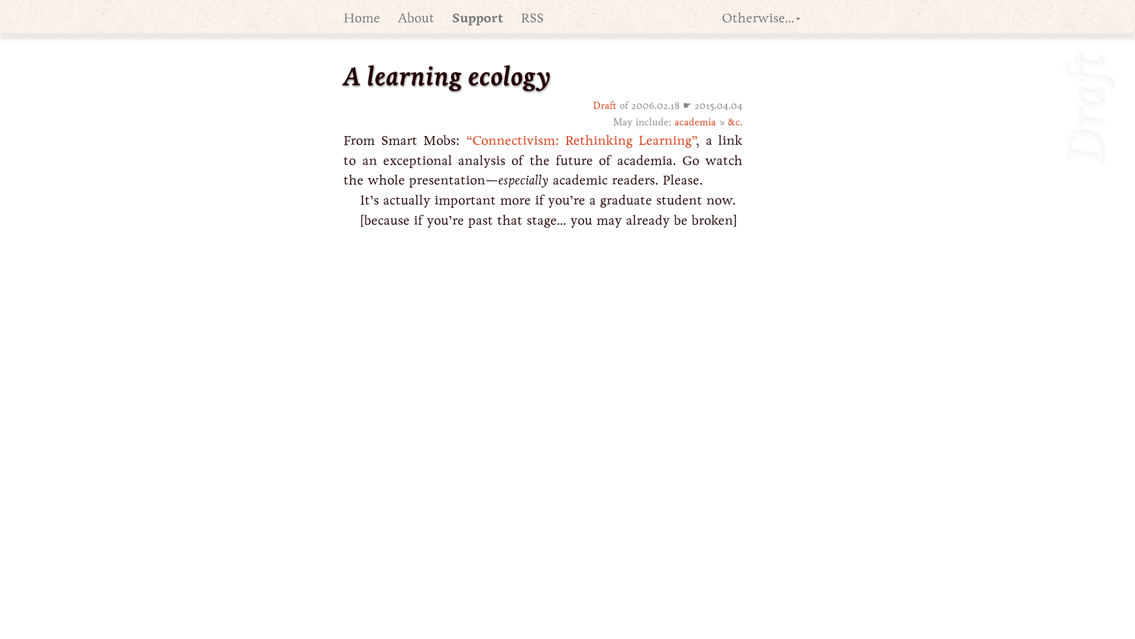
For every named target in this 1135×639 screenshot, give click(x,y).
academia (695, 122)
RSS (532, 18)
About (416, 18)
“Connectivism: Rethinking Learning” (581, 141)
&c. (735, 122)
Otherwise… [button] (758, 18)
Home (361, 18)
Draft (605, 105)
